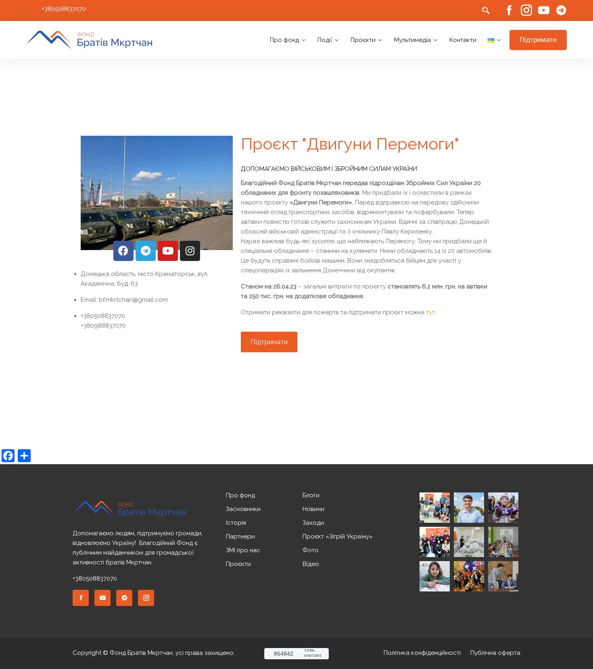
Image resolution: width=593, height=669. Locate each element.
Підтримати (538, 39)
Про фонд (284, 40)
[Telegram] (561, 10)
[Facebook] (509, 10)
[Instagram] (526, 10)
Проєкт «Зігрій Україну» (338, 536)
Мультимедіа (412, 40)
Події (324, 40)
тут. (431, 312)
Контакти (462, 40)
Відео (311, 564)
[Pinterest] (124, 598)
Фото (311, 550)
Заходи (313, 522)
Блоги (311, 495)
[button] (269, 342)
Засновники (243, 509)
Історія (236, 522)
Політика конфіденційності (422, 652)
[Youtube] (543, 10)
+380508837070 (64, 9)
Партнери (240, 536)
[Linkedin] (102, 598)
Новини (313, 509)
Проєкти (363, 40)
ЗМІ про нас (243, 550)
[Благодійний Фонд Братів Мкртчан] (89, 40)
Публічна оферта (495, 652)
